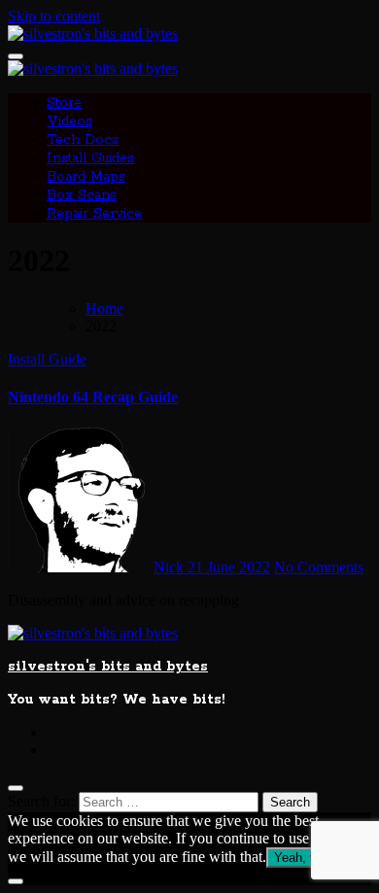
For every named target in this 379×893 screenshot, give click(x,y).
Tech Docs (83, 140)
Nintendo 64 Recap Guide (93, 397)
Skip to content (54, 16)
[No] (15, 881)
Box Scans (82, 195)
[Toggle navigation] (15, 56)
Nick (171, 567)
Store (64, 103)
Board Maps (86, 177)
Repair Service (94, 214)
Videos (69, 121)
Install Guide (47, 359)
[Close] (15, 788)
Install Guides (90, 158)
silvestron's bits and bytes (108, 666)
